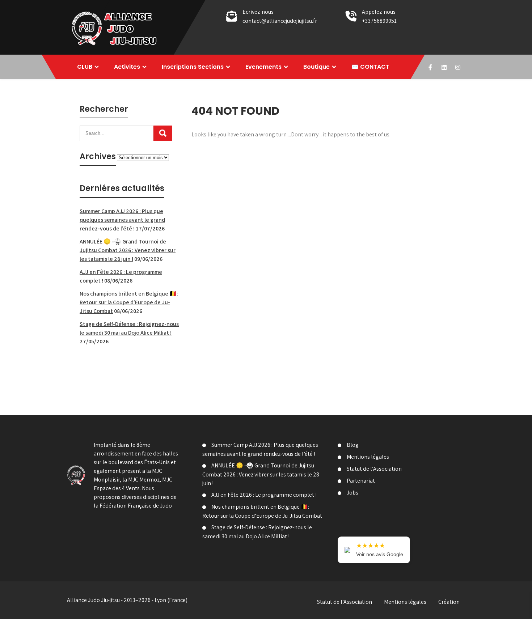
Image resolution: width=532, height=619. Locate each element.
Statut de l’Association (374, 468)
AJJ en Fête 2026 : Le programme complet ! (264, 495)
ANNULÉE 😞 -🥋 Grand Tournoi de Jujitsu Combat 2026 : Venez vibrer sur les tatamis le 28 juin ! (128, 250)
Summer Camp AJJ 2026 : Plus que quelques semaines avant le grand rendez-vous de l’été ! (122, 219)
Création (449, 602)
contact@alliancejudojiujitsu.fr (279, 21)
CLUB (84, 67)
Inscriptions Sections (193, 67)
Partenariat (361, 480)
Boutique (316, 67)
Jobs (352, 492)
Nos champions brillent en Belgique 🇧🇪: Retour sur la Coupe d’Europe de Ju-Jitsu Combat (129, 302)
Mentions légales (368, 457)
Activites (127, 67)
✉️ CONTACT (370, 67)
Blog (353, 445)
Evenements (263, 67)
